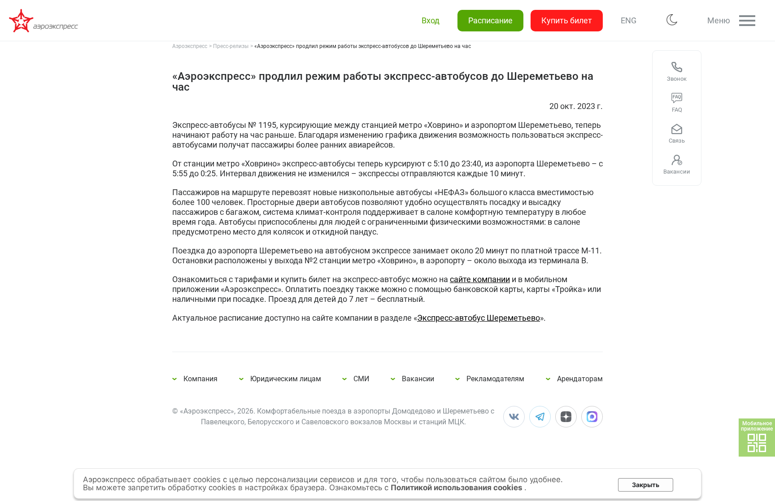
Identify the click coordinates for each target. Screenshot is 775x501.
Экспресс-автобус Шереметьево (478, 317)
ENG (628, 20)
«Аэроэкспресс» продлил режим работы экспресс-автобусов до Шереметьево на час (45, 20)
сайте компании (480, 279)
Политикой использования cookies (457, 487)
